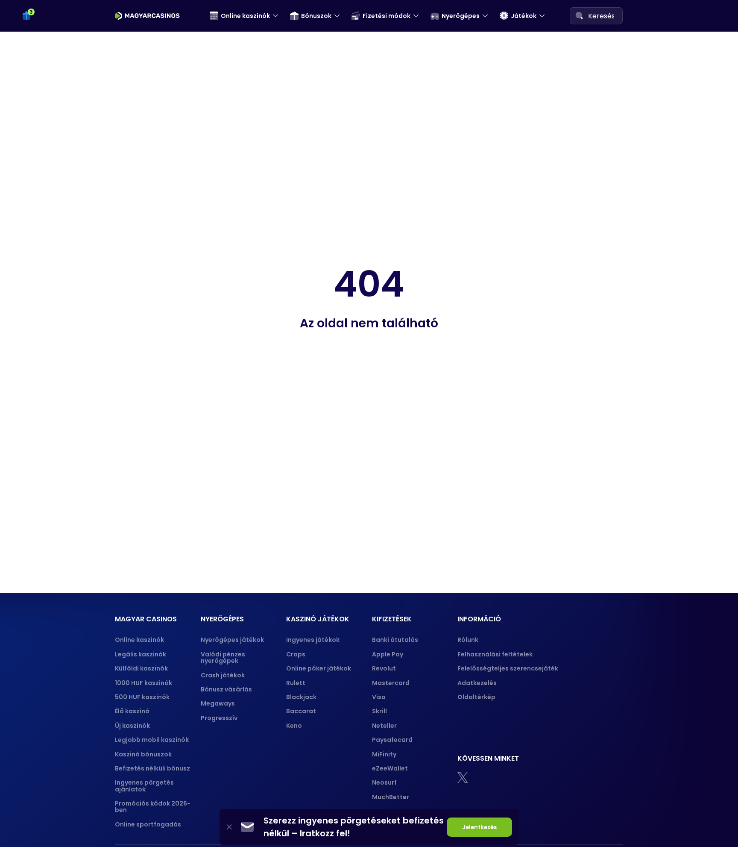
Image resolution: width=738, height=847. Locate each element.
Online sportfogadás (148, 824)
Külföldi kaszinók (141, 668)
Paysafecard (392, 739)
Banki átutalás (395, 639)
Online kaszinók (139, 639)
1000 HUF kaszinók (143, 683)
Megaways (218, 703)
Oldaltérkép (476, 697)
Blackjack (301, 697)
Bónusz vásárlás (226, 689)
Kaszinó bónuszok (143, 754)
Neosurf (384, 782)
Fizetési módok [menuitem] (386, 16)
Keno (294, 725)
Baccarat (301, 711)
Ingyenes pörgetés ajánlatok (144, 785)
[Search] (579, 15)
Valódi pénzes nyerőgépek (223, 657)
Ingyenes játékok (313, 639)
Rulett (295, 683)
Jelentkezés (479, 827)
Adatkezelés (477, 683)
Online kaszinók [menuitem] (245, 16)
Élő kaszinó (132, 711)
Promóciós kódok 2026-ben (152, 806)
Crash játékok (223, 675)
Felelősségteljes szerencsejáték (507, 668)
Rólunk (467, 639)
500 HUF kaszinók (142, 697)
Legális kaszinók (140, 654)
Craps (295, 654)
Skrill (379, 711)
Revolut (384, 668)
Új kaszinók (132, 725)
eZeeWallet (390, 768)
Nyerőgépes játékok (232, 639)
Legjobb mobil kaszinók (152, 739)
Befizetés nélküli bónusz (152, 768)
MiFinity (384, 754)
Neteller (384, 725)
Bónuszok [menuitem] (316, 16)
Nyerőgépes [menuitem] (461, 16)
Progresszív (219, 718)
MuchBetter (390, 797)
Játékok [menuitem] (523, 16)
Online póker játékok (318, 668)
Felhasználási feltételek (495, 654)
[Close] (229, 827)
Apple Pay (387, 654)
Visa (379, 697)
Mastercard (391, 683)
